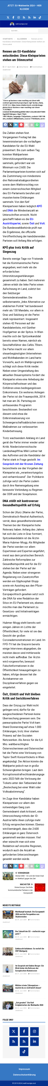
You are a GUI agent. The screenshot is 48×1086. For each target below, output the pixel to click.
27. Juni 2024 (21, 954)
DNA (10, 210)
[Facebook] (13, 17)
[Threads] (29, 17)
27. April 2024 (10, 67)
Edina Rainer (23, 67)
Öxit (31, 223)
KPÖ (39, 206)
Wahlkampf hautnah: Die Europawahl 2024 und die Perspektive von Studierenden (30, 914)
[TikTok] (40, 17)
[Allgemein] (8, 915)
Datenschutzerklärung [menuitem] (24, 1074)
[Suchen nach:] (24, 30)
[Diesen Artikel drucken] (31, 125)
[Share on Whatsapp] (37, 125)
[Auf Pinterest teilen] (21, 125)
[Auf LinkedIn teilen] (16, 125)
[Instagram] (18, 17)
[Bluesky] (24, 17)
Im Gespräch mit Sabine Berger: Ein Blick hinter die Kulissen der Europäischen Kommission (29, 968)
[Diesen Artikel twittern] (10, 125)
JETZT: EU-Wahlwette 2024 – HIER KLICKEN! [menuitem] (24, 7)
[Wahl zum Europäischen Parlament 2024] (24, 26)
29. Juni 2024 (21, 920)
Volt (42, 223)
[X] (8, 17)
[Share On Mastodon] (42, 125)
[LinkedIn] (34, 17)
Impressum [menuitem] (24, 1069)
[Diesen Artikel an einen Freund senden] (26, 125)
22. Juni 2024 (21, 1008)
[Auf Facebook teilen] (5, 125)
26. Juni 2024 (21, 991)
